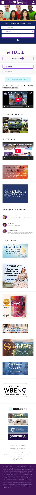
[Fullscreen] (31, 106)
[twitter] (16, 459)
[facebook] (13, 459)
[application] (18, 99)
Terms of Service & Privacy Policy (14, 452)
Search (18, 40)
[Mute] (28, 106)
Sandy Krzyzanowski (13, 230)
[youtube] (19, 459)
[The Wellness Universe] (18, 2)
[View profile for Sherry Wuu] (5, 225)
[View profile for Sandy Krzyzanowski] (5, 231)
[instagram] (22, 459)
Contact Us (28, 452)
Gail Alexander (22, 448)
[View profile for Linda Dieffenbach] (5, 217)
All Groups (17, 58)
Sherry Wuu (11, 223)
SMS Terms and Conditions (18, 456)
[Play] (5, 106)
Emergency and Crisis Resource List (22, 454)
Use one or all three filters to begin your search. (18, 23)
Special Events (7, 454)
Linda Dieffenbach (12, 216)
